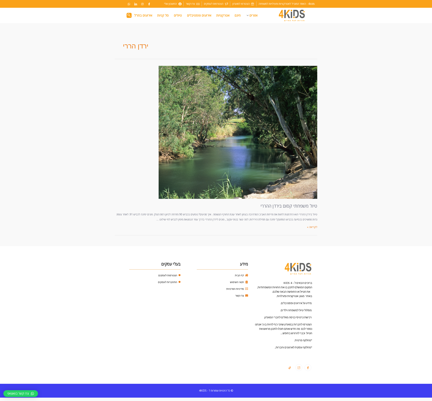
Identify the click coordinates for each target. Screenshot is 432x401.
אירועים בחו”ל (143, 15)
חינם (238, 15)
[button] (20, 393)
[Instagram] (142, 3)
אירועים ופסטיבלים (199, 15)
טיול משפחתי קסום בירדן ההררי (289, 206)
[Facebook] (149, 3)
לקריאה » (312, 227)
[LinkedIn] (135, 3)
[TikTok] (289, 367)
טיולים (178, 15)
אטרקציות (223, 15)
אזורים (253, 15)
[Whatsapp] (128, 3)
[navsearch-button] (129, 15)
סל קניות (163, 15)
